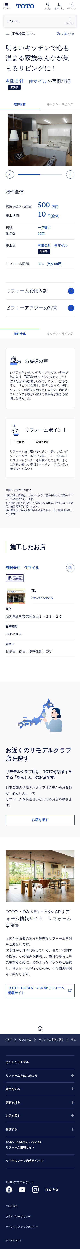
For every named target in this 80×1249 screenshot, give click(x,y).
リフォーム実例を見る (51, 1039)
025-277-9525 (42, 598)
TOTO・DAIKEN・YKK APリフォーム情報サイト (36, 990)
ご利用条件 (12, 1206)
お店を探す (40, 820)
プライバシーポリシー (18, 1216)
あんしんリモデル (17, 1062)
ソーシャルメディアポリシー (22, 1227)
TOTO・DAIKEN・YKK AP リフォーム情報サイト (23, 1145)
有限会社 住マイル (26, 81)
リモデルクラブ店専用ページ (24, 1161)
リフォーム (25, 1039)
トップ (7, 1039)
